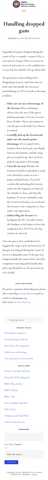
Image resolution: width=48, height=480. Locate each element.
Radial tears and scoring (15, 352)
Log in (35, 474)
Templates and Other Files (16, 415)
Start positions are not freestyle (19, 358)
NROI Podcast (11, 390)
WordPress (26, 474)
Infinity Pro (27, 472)
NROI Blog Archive (14, 383)
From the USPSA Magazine (17, 377)
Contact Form (25, 293)
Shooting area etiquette (15, 333)
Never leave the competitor (17, 345)
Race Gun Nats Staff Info (16, 403)
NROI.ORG (24, 4)
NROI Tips (10, 396)
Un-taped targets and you (16, 339)
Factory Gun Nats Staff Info (17, 371)
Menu (24, 10)
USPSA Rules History (15, 422)
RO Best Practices (22, 302)
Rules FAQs (10, 409)
